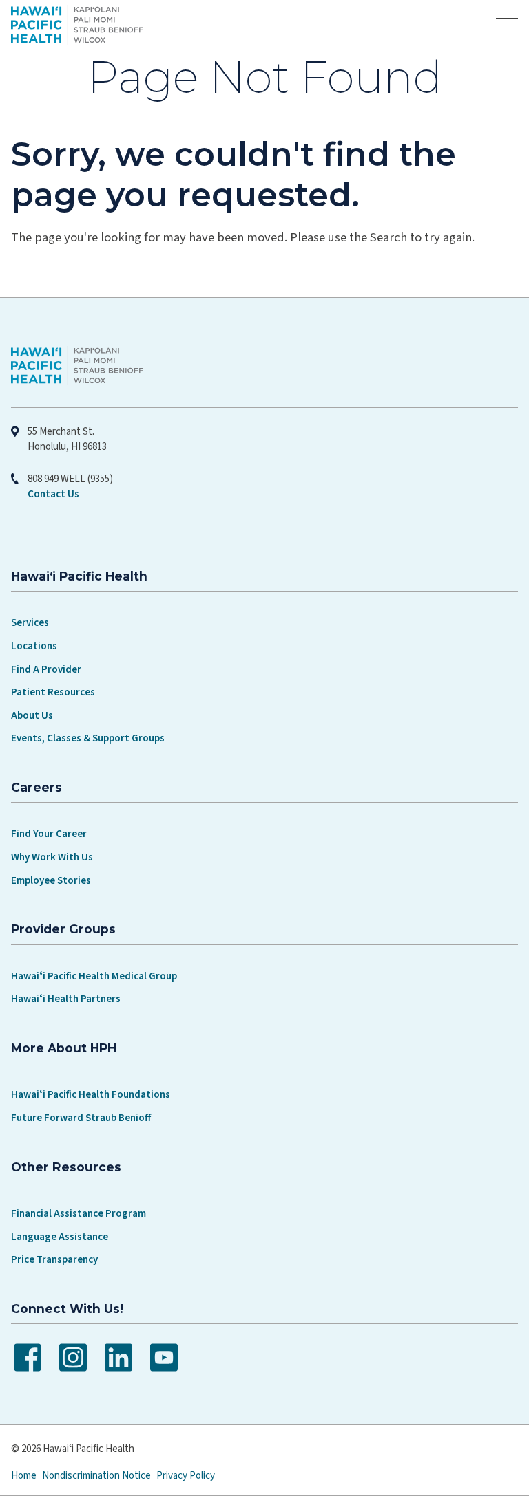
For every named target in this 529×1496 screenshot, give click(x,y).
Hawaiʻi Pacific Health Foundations (90, 1094)
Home (24, 1475)
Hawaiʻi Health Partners (66, 999)
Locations (34, 646)
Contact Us (53, 494)
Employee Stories (51, 881)
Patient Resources (53, 692)
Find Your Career (49, 834)
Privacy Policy (185, 1475)
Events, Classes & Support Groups (88, 738)
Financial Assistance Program (78, 1213)
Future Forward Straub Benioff (81, 1118)
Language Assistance (59, 1237)
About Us (32, 715)
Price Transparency (54, 1260)
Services (30, 623)
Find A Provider (46, 669)
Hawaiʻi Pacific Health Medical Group (94, 976)
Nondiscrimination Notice (96, 1475)
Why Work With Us (52, 857)
